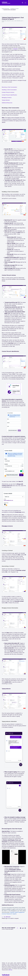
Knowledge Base (5, 8)
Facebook (21, 928)
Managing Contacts (6, 97)
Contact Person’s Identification (9, 95)
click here (10, 969)
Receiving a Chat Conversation (9, 87)
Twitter (23, 928)
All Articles (7, 916)
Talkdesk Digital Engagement (9, 9)
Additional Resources (7, 102)
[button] (17, 928)
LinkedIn (25, 928)
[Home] (6, 3)
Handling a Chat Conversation (9, 89)
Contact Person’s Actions (8, 92)
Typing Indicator (6, 100)
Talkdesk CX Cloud (14, 8)
